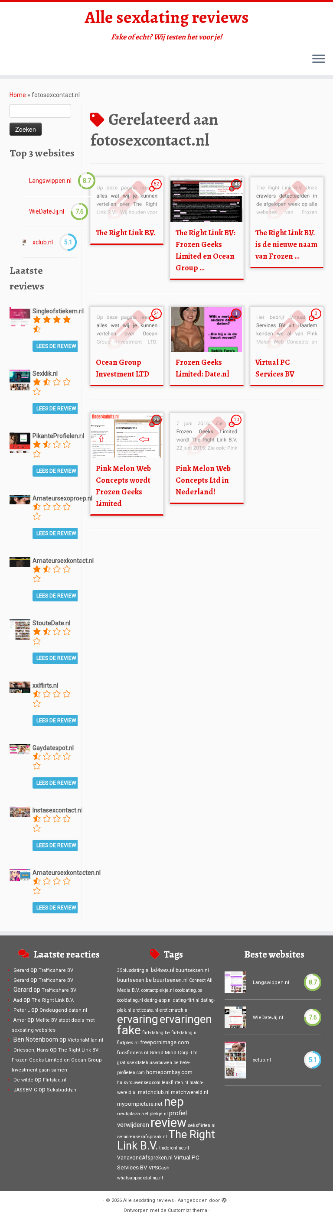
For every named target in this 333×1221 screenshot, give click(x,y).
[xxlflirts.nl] (20, 686)
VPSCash (159, 1168)
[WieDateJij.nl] (235, 1017)
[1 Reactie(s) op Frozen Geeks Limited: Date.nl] (237, 321)
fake (129, 1030)
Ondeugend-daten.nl (63, 1010)
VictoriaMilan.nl (85, 1040)
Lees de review (56, 346)
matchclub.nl (154, 1092)
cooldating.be (188, 990)
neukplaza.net (132, 1114)
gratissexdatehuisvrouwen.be (148, 1062)
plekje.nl (159, 1114)
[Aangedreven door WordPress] (224, 1199)
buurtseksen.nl (192, 970)
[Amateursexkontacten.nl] (20, 874)
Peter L (21, 1010)
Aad (17, 1000)
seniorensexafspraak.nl (142, 1137)
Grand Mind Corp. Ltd (174, 1052)
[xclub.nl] (24, 242)
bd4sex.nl (162, 970)
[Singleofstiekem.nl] (20, 317)
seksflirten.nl (201, 1125)
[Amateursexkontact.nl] (20, 561)
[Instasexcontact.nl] (20, 811)
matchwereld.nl (189, 1092)
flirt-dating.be (156, 1033)
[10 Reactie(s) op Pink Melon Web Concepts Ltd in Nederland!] (237, 427)
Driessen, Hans (31, 1050)
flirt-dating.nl (184, 1033)
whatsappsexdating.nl (140, 1178)
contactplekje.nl (157, 990)
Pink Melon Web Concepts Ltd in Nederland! (203, 480)
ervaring (137, 1019)
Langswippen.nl (50, 180)
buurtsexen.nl (170, 979)
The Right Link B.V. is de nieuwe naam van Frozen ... (286, 244)
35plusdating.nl (133, 970)
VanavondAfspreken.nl (145, 1158)
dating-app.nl (158, 1000)
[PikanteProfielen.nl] (20, 441)
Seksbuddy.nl (62, 1090)
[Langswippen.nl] (235, 982)
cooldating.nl (130, 1000)
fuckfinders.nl (132, 1052)
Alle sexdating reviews (167, 17)
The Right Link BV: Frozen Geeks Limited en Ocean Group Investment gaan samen (57, 1060)
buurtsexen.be (134, 980)
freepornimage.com (164, 1042)
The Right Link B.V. (125, 232)
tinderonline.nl (174, 1148)
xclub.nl (43, 242)
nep (174, 1101)
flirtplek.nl (128, 1042)
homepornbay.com (169, 1072)
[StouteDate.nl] (20, 629)
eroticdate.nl (145, 1010)
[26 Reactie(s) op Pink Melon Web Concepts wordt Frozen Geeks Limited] (157, 427)
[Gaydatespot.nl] (20, 748)
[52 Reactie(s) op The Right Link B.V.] (157, 191)
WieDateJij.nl (46, 211)
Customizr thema (187, 1210)
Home (18, 94)
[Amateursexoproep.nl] (20, 499)
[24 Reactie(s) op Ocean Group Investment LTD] (157, 321)
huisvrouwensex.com (138, 1082)
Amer (19, 1020)
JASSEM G (25, 1090)
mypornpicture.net (140, 1104)
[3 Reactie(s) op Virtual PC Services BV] (317, 321)
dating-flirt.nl (186, 1000)
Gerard (21, 970)
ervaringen (186, 1019)
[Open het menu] (318, 59)
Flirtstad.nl (54, 1080)
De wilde (23, 1080)
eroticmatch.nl (174, 1010)
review (168, 1122)
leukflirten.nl (175, 1082)
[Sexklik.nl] (20, 379)
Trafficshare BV (56, 970)
